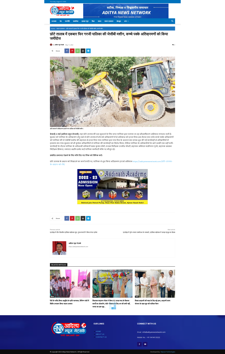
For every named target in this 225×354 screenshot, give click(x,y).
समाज (99, 21)
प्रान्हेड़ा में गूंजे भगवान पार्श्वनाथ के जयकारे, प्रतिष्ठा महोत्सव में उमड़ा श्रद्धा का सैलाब (149, 232)
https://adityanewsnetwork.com (78, 246)
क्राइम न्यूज (85, 21)
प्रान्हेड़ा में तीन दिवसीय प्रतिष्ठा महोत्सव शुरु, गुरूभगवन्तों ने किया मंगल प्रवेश (73, 232)
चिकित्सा (52, 296)
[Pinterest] (72, 51)
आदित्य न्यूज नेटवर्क (59, 45)
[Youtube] (145, 344)
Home (54, 21)
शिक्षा (93, 21)
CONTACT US (101, 337)
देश (61, 21)
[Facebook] (66, 51)
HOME (98, 331)
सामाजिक (75, 21)
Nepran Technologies (168, 352)
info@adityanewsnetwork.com (153, 332)
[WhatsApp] (77, 51)
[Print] (83, 51)
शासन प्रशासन (109, 21)
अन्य (125, 21)
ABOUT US (100, 334)
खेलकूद (119, 21)
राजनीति (67, 21)
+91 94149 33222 (153, 337)
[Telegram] (88, 51)
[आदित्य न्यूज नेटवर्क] (51, 45)
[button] (172, 21)
